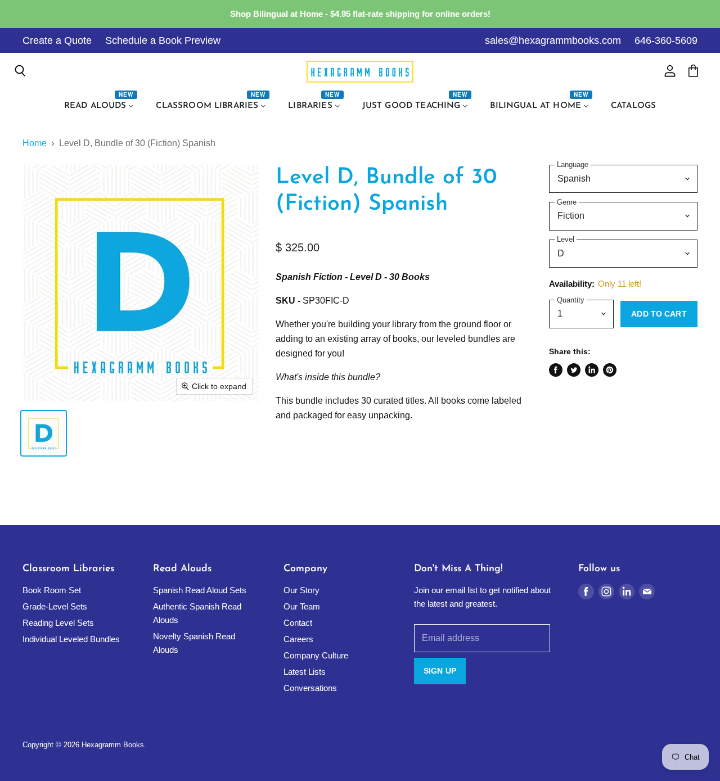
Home (34, 143)
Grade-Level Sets (54, 606)
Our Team (302, 606)
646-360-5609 (666, 40)
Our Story (302, 590)
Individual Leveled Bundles (71, 639)
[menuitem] (101, 106)
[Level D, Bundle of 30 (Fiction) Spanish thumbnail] (43, 433)
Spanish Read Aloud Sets (199, 590)
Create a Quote (57, 40)
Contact (298, 622)
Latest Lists (305, 671)
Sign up (440, 670)
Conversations (310, 688)
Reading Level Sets (58, 622)
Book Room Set (51, 590)
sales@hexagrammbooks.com (553, 40)
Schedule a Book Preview (162, 40)
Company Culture (316, 655)
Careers (298, 639)
